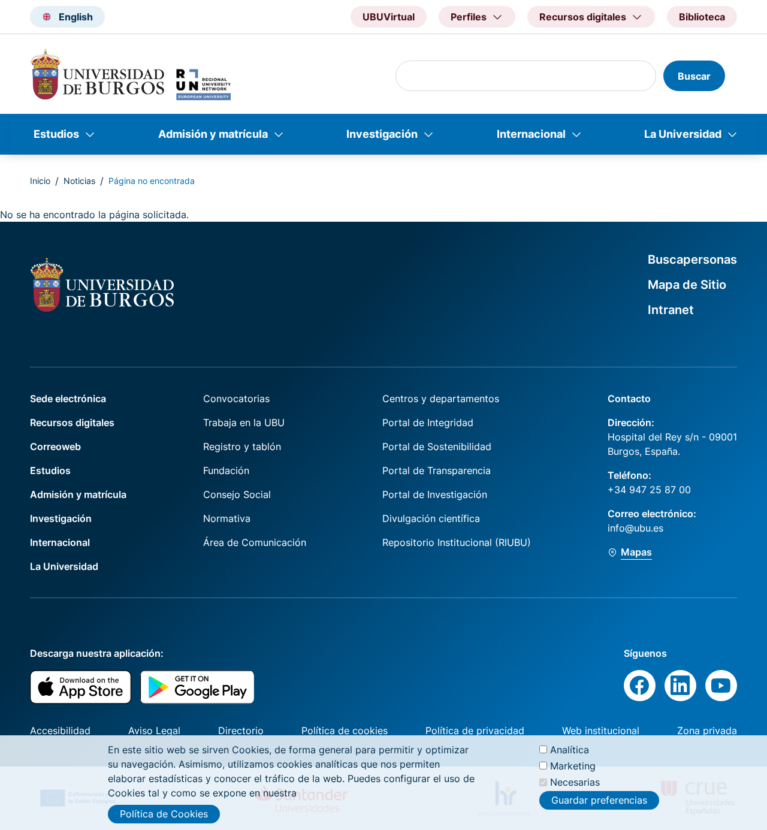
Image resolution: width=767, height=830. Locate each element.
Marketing (573, 766)
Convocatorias (236, 399)
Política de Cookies (164, 814)
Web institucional (600, 731)
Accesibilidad (60, 731)
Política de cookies (344, 731)
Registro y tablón (242, 446)
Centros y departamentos (440, 399)
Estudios (56, 134)
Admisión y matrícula (213, 134)
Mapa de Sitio (687, 284)
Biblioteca (702, 17)
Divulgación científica (431, 518)
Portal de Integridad (427, 422)
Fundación (226, 470)
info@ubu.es (635, 528)
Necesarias (575, 782)
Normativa (226, 518)
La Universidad (682, 134)
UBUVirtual (389, 17)
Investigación (382, 134)
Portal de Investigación (434, 494)
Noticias (79, 181)
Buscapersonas (692, 259)
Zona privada (707, 731)
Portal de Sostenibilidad (436, 446)
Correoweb (55, 446)
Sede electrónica (68, 399)
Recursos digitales (72, 422)
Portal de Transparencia (436, 470)
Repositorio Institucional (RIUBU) (456, 542)
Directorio (241, 731)
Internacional (531, 134)
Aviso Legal (154, 731)
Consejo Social (237, 494)
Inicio (40, 181)
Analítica (569, 750)
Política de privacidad (474, 731)
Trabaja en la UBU (244, 422)
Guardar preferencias (599, 800)
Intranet (671, 310)
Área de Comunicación (254, 542)
